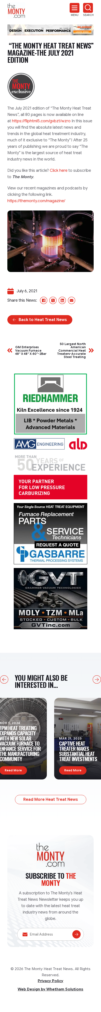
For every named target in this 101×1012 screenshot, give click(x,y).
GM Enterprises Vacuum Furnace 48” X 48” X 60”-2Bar (30, 350)
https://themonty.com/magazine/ (36, 200)
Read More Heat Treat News (50, 799)
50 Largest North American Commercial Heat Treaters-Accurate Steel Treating (71, 350)
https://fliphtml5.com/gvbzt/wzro (41, 121)
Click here (58, 170)
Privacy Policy (50, 981)
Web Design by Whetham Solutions (50, 989)
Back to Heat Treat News (43, 319)
